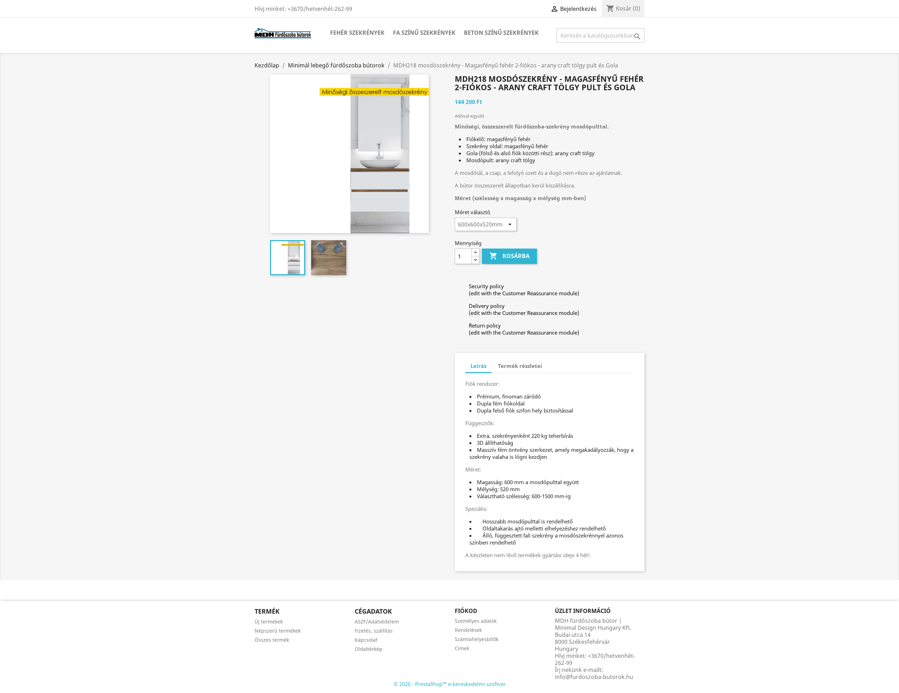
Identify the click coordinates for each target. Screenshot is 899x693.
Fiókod (466, 611)
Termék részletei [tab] (520, 365)
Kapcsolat (366, 639)
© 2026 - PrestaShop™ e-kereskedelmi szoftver (450, 683)
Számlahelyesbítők (476, 639)
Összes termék (272, 639)
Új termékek (269, 621)
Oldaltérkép (368, 649)
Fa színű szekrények (424, 33)
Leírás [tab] (478, 365)
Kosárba (509, 256)
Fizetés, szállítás (374, 630)
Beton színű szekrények (501, 33)
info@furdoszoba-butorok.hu (594, 677)
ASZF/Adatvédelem (377, 621)
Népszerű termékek (278, 630)
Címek (462, 648)
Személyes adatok (476, 621)
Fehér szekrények (357, 33)
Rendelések (468, 630)
